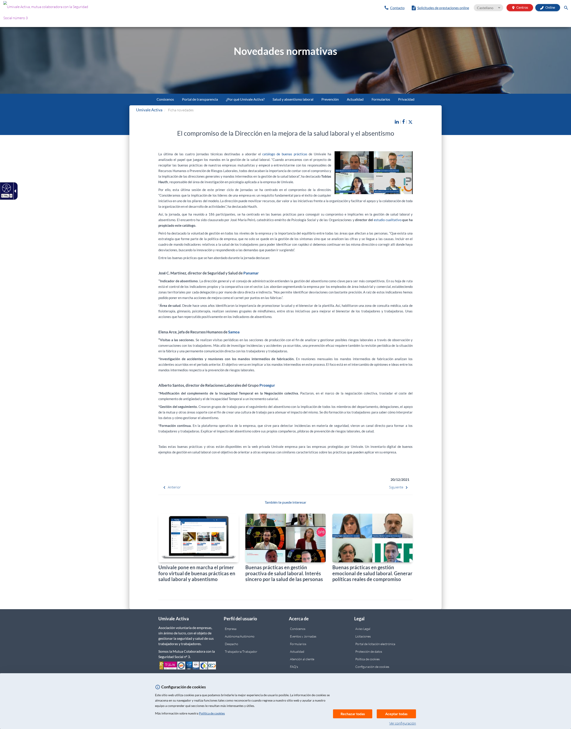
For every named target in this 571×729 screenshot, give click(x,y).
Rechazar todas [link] (353, 714)
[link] (394, 8)
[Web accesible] (6, 188)
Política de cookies (212, 713)
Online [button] (550, 7)
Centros (519, 7)
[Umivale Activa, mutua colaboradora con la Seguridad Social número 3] (95, 13)
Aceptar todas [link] (396, 714)
